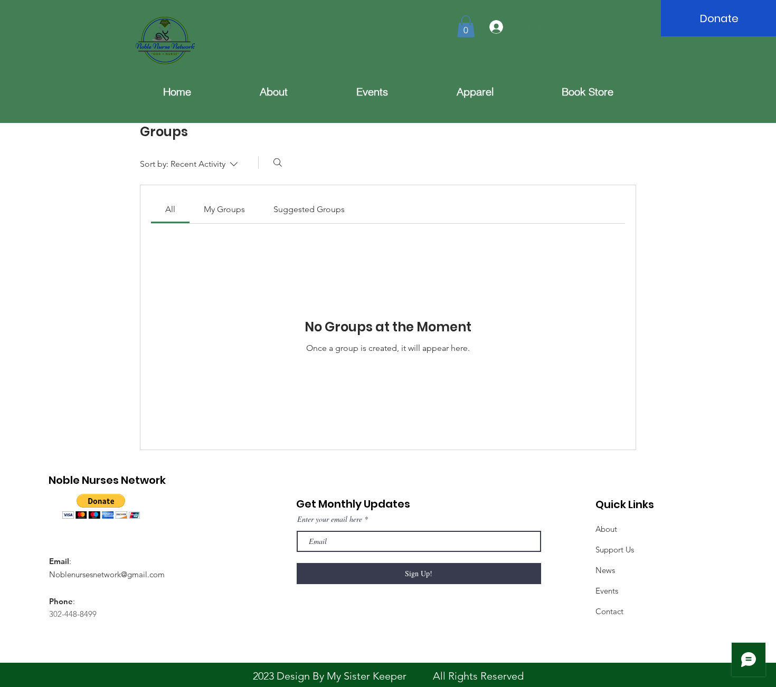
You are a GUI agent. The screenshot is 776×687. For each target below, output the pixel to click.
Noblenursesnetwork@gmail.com (107, 574)
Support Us (614, 550)
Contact (609, 611)
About (606, 529)
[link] (170, 209)
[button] (466, 26)
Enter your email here (329, 519)
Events (606, 591)
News (605, 570)
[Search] (277, 162)
